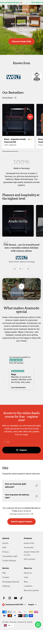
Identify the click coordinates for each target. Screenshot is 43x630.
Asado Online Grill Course (31, 553)
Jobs (26, 577)
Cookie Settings (9, 560)
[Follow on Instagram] (9, 598)
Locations (28, 586)
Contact (5, 577)
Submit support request (21, 521)
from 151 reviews (16, 363)
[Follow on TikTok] (21, 598)
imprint (5, 543)
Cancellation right (9, 556)
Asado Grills (29, 543)
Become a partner (31, 590)
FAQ (4, 573)
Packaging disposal (10, 581)
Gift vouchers (29, 559)
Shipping (6, 586)
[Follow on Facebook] (3, 598)
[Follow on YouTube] (15, 598)
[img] (22, 360)
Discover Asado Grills (21, 41)
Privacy (5, 552)
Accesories (28, 547)
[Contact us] (38, 624)
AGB (4, 547)
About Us (28, 573)
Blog (26, 581)
